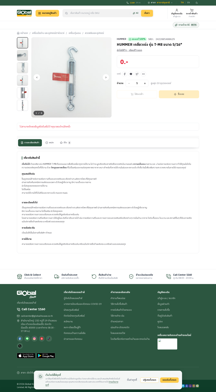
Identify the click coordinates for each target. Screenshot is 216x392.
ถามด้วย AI (187, 25)
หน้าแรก (24, 33)
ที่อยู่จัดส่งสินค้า (165, 316)
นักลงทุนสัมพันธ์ (71, 310)
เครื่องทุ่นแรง (75, 33)
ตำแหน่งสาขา (117, 321)
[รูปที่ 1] (22, 42)
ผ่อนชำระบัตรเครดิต (120, 327)
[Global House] (24, 13)
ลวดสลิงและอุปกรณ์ (94, 33)
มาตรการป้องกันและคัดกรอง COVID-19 (83, 304)
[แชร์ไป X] (137, 74)
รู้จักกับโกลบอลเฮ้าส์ (73, 298)
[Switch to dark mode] (197, 2)
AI (137, 13)
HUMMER (121, 39)
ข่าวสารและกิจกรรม (73, 339)
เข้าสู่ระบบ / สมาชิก (166, 298)
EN (188, 2)
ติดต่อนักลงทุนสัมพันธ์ (74, 316)
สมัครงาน (68, 321)
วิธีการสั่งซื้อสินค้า (119, 304)
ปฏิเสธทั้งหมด (149, 380)
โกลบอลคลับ (163, 327)
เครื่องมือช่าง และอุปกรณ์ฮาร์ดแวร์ (48, 33)
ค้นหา (147, 13)
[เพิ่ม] (145, 83)
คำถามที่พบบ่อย (118, 298)
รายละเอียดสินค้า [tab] (31, 142)
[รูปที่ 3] (22, 67)
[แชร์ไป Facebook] (124, 74)
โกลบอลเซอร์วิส (118, 333)
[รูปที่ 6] (22, 105)
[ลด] (129, 83)
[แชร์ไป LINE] (131, 74)
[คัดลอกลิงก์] (143, 74)
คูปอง (160, 321)
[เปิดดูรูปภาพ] (71, 77)
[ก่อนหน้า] (37, 77)
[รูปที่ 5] (22, 92)
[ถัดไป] (106, 77)
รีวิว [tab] (67, 142)
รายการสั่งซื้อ (164, 310)
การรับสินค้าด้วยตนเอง (121, 310)
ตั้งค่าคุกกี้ (132, 380)
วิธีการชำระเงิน (117, 316)
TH (182, 2)
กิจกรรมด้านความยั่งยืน (75, 333)
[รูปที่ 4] (22, 80)
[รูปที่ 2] (22, 55)
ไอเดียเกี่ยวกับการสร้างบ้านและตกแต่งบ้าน (130, 339)
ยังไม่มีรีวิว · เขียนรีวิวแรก (129, 50)
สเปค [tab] (51, 142)
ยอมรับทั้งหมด (169, 380)
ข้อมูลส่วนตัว (163, 304)
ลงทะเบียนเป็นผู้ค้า (72, 327)
